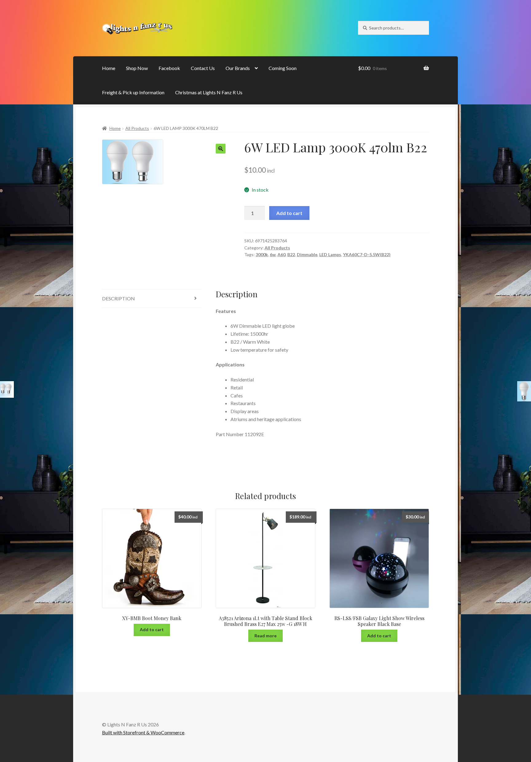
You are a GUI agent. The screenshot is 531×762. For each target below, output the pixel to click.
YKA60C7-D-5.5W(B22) (367, 254)
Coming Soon (283, 68)
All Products (137, 128)
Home (108, 68)
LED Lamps (330, 254)
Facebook (169, 68)
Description (118, 298)
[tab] (152, 299)
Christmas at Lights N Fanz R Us (208, 92)
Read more (265, 635)
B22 (291, 254)
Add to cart (289, 213)
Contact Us (203, 68)
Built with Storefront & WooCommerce (143, 732)
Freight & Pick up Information (133, 92)
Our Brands (238, 68)
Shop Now (137, 68)
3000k (262, 254)
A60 (281, 254)
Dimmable (307, 254)
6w (273, 254)
